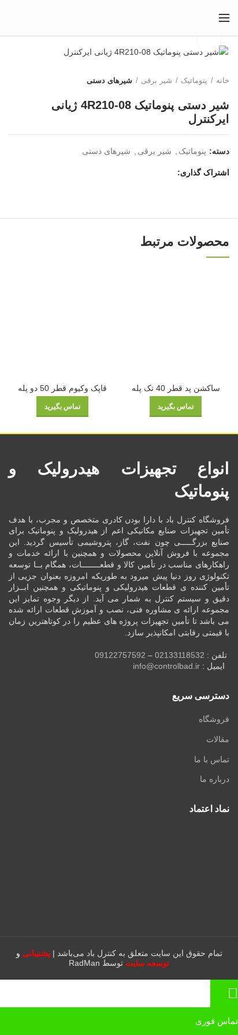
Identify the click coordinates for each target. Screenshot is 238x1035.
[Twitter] (152, 172)
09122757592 (120, 655)
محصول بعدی (14, 80)
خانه (222, 80)
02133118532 (179, 655)
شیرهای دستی (109, 80)
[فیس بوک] (165, 172)
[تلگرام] (112, 172)
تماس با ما (211, 759)
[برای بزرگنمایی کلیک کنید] (209, 40)
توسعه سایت (147, 963)
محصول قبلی (37, 80)
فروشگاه (214, 719)
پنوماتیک (194, 80)
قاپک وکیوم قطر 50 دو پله (62, 388)
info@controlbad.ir (166, 666)
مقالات (217, 739)
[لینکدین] (125, 172)
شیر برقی (156, 80)
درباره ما (214, 779)
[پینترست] (139, 172)
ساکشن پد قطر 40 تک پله (176, 388)
